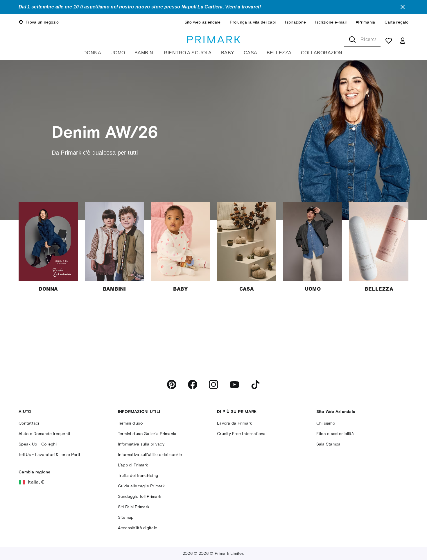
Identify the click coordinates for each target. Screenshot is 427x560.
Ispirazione (295, 22)
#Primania (365, 22)
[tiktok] (255, 384)
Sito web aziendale (202, 22)
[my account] (402, 40)
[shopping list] (388, 40)
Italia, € (36, 482)
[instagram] (213, 384)
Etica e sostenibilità (335, 433)
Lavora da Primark (234, 423)
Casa (250, 52)
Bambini (144, 52)
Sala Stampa (328, 444)
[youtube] (234, 384)
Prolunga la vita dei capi (253, 22)
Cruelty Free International (242, 433)
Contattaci (29, 423)
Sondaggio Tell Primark (140, 496)
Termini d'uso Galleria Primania (147, 433)
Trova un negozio (42, 22)
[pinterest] (171, 384)
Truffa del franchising (138, 475)
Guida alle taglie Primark (141, 486)
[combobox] (362, 39)
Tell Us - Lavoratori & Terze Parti (49, 454)
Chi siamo (325, 423)
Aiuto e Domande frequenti (44, 433)
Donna (92, 52)
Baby (227, 52)
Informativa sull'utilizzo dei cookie (150, 454)
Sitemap (126, 517)
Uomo (117, 52)
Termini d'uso (130, 423)
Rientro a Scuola (188, 52)
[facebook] (192, 384)
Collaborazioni (322, 52)
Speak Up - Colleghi (38, 444)
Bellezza (279, 52)
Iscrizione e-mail (331, 22)
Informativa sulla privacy (141, 444)
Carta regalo (396, 22)
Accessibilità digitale (137, 527)
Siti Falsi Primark (134, 506)
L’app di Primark (133, 465)
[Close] (402, 7)
